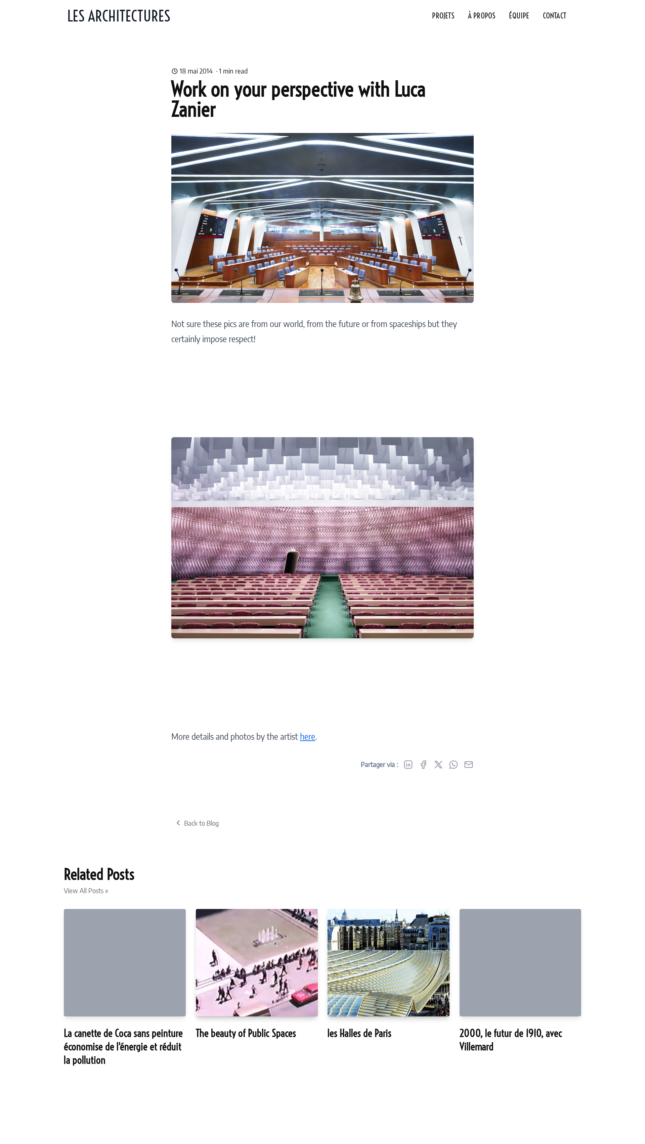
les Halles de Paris (359, 1033)
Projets (443, 15)
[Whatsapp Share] (453, 765)
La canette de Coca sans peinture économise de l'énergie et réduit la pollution (123, 1046)
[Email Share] (469, 765)
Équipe (519, 15)
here (307, 736)
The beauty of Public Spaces (246, 1033)
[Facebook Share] (423, 765)
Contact (554, 15)
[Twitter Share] (438, 765)
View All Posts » (86, 890)
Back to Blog (201, 823)
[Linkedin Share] (408, 765)
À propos (482, 15)
